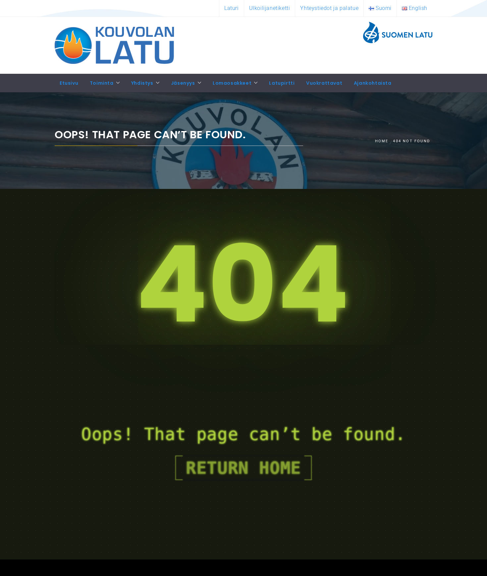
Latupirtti (282, 83)
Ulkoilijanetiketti (269, 8)
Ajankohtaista (373, 83)
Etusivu (69, 83)
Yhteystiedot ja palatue (329, 8)
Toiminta (102, 83)
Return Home (243, 468)
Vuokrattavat (324, 83)
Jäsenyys (183, 83)
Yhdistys (142, 83)
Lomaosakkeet (232, 83)
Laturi (231, 8)
